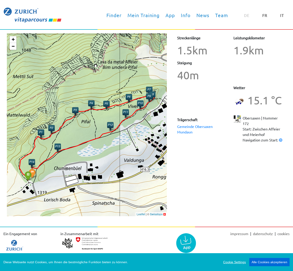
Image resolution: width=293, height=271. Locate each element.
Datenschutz (263, 233)
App (170, 15)
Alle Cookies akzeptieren (269, 262)
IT (282, 15)
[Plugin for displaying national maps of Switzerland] (164, 214)
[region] (146, 262)
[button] (58, 148)
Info (185, 15)
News (202, 15)
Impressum (239, 233)
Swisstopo (156, 214)
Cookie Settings (234, 262)
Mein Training (144, 15)
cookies (283, 233)
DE (247, 15)
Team (221, 15)
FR (264, 15)
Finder (114, 15)
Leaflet (141, 214)
